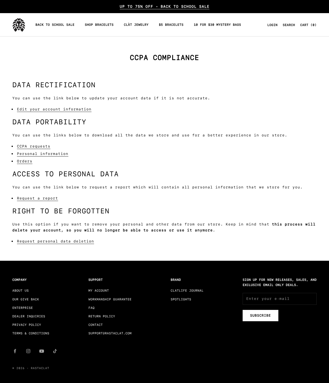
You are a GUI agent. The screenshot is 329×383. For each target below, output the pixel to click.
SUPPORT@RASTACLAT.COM (110, 333)
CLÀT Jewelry (136, 25)
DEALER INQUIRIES (28, 316)
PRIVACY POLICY (26, 325)
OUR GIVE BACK (25, 299)
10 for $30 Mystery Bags (217, 25)
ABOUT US (20, 290)
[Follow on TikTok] (55, 351)
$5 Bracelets (171, 25)
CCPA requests (33, 146)
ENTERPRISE (22, 308)
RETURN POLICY (101, 316)
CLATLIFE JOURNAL (187, 290)
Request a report (37, 198)
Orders (24, 161)
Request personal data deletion (55, 241)
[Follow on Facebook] (14, 351)
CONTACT (95, 325)
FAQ (91, 308)
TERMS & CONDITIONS (30, 333)
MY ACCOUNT (98, 290)
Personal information (42, 153)
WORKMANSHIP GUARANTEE (110, 299)
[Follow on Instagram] (28, 351)
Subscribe (260, 315)
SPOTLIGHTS (181, 299)
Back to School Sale (55, 25)
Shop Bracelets (99, 25)
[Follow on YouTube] (41, 351)
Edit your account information (54, 109)
